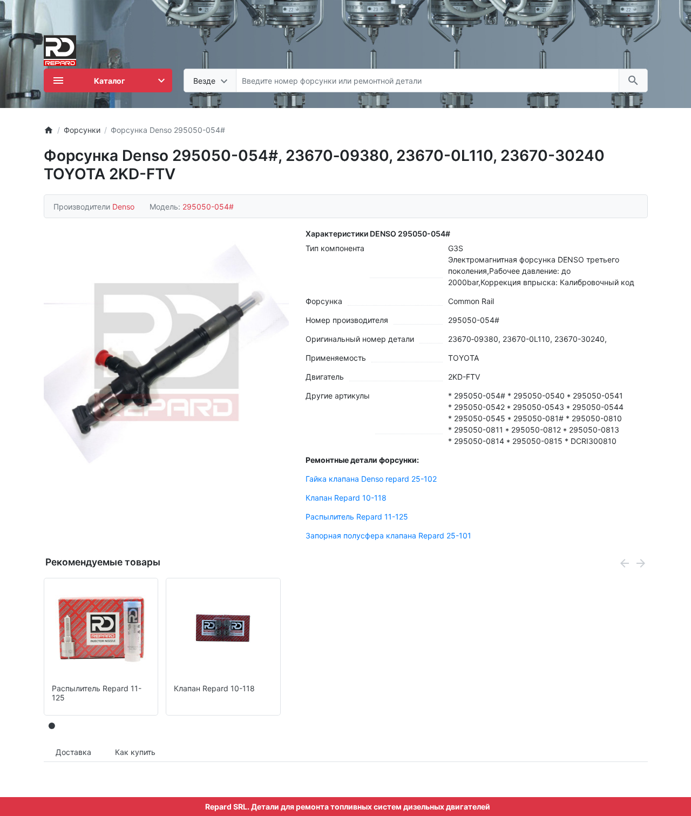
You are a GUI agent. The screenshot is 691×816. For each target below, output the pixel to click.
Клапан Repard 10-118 (346, 497)
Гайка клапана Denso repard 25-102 (371, 478)
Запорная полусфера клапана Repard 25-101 (388, 535)
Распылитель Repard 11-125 (357, 516)
